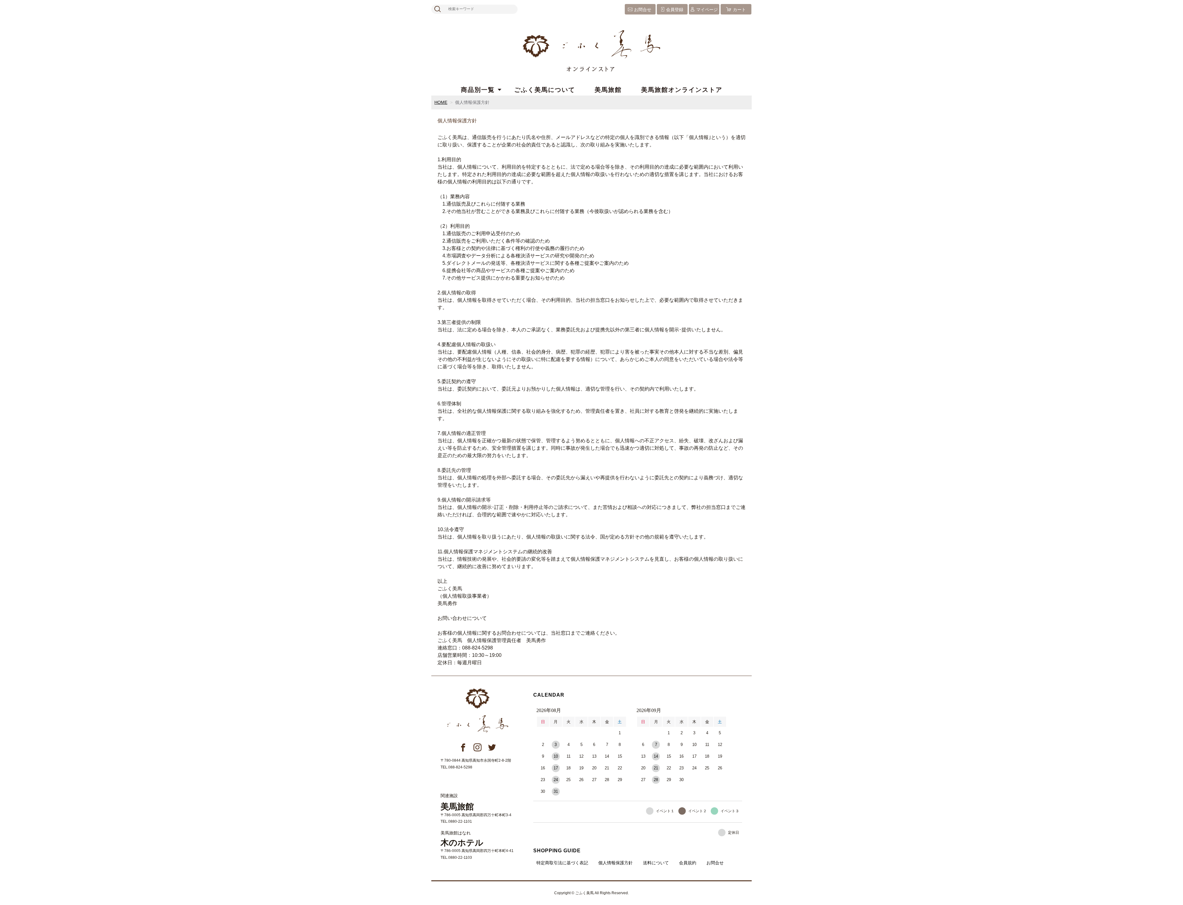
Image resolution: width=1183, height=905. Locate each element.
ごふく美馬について (544, 89)
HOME (440, 102)
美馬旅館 (608, 89)
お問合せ (642, 9)
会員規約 (687, 863)
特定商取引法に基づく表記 (562, 863)
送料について (656, 863)
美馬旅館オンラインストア (681, 89)
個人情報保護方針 (615, 863)
